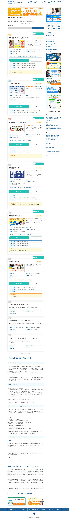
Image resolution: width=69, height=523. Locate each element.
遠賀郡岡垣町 (56, 118)
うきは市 (50, 117)
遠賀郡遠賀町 (48, 120)
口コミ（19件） (39, 170)
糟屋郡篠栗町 (48, 125)
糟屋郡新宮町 (58, 125)
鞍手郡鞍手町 (54, 128)
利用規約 (58, 509)
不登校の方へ (49, 46)
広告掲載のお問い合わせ (13, 509)
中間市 (47, 143)
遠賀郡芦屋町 (51, 118)
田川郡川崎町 (48, 135)
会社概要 (43, 509)
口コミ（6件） (39, 86)
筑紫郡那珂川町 (48, 138)
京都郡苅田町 (58, 151)
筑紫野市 (53, 138)
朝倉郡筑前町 (48, 115)
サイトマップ (23, 509)
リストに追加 (37, 33)
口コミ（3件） (39, 125)
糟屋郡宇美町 (51, 124)
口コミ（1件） (39, 40)
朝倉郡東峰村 (53, 115)
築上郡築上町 (48, 139)
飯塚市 (59, 115)
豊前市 (53, 147)
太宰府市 (55, 136)
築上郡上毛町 (57, 138)
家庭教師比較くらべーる (11, 6)
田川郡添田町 (58, 135)
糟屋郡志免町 (53, 125)
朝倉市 (57, 115)
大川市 (53, 117)
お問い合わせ (51, 509)
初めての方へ (49, 32)
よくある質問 (49, 33)
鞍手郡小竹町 (59, 128)
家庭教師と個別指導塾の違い (52, 43)
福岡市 (47, 147)
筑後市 (58, 136)
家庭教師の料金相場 (50, 41)
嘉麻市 (47, 128)
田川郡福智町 (48, 136)
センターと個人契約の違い (51, 44)
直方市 (50, 143)
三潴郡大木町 (54, 151)
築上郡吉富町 (53, 139)
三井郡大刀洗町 (48, 151)
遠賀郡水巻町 (53, 120)
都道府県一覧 (17, 6)
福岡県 (21, 6)
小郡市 (47, 118)
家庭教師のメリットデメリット (52, 49)
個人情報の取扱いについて (33, 509)
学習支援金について (50, 35)
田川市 (52, 136)
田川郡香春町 (53, 135)
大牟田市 (59, 117)
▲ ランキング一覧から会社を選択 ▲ (25, 493)
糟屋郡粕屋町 (56, 124)
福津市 (50, 147)
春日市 (47, 124)
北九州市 (50, 128)
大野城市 (56, 117)
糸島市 (47, 117)
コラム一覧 (49, 51)
